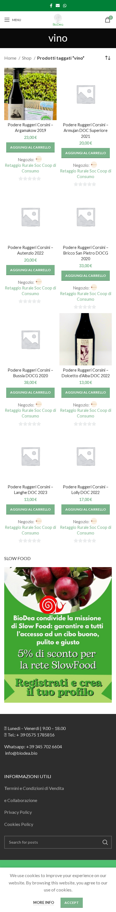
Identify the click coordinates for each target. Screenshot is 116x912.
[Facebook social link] (51, 5)
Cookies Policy (18, 824)
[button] (30, 147)
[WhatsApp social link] (64, 5)
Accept (71, 902)
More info (43, 902)
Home (10, 57)
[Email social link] (57, 5)
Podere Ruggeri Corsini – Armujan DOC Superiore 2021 (85, 130)
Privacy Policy (18, 812)
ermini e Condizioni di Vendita (35, 788)
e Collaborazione (20, 800)
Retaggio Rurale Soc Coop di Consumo (30, 168)
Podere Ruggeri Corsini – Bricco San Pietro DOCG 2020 (85, 253)
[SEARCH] (105, 842)
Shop (27, 57)
